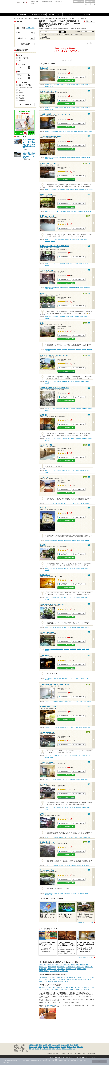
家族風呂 (60, 981)
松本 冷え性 (60, 503)
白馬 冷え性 (64, 349)
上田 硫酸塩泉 (55, 865)
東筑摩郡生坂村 (84, 965)
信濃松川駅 (86, 316)
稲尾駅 (82, 381)
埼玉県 (36, 1045)
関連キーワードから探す (21, 1051)
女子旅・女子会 (43, 981)
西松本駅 (87, 503)
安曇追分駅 (87, 84)
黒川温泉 (69, 1047)
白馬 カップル (71, 349)
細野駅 (82, 84)
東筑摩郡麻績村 (75, 965)
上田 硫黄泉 (47, 807)
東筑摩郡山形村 (43, 967)
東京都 (54, 1045)
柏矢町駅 (53, 241)
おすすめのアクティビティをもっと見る (83, 922)
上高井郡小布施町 (51, 969)
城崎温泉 (45, 1047)
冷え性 (54, 977)
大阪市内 (58, 1049)
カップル (88, 977)
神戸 (74, 1049)
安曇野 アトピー (55, 211)
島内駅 (82, 503)
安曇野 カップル (62, 131)
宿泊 (40, 977)
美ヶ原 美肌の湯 (55, 727)
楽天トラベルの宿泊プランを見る (66, 80)
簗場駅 (77, 470)
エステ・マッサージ (44, 979)
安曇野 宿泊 (56, 84)
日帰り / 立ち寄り (24, 58)
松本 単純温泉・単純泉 (50, 678)
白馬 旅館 (52, 408)
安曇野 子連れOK (70, 189)
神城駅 (46, 472)
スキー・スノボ (59, 989)
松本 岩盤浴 (47, 701)
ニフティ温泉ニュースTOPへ (86, 957)
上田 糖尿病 (67, 865)
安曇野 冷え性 (55, 107)
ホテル (49, 977)
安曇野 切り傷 (68, 239)
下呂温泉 (51, 1047)
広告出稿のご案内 (65, 1053)
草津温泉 (31, 1047)
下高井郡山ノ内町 (71, 969)
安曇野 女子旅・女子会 (74, 287)
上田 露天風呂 (65, 779)
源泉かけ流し (81, 977)
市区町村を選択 (25, 44)
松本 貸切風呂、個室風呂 (57, 701)
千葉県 (40, 1045)
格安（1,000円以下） (71, 977)
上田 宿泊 (47, 779)
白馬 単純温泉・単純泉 (50, 349)
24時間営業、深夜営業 (25, 87)
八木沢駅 (78, 779)
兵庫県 (45, 1045)
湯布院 (74, 1047)
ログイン (87, 4)
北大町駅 (87, 381)
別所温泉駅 (72, 779)
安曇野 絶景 (70, 131)
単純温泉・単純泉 (77, 979)
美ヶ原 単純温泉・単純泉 (51, 893)
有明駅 (51, 86)
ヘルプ (84, 1053)
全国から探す (30, 28)
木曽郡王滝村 (50, 965)
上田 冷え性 (53, 779)
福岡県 (76, 1045)
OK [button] (99, 1061)
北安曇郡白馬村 (80, 967)
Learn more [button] (6, 1062)
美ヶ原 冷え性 (63, 727)
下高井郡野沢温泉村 (44, 971)
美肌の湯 (50, 981)
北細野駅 (47, 86)
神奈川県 (31, 1045)
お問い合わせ (91, 1053)
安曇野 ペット (63, 84)
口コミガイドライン (76, 1053)
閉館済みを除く (79, 34)
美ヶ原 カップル (62, 837)
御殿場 (53, 1049)
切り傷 (77, 989)
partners (34, 1060)
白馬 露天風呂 (59, 408)
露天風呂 (44, 977)
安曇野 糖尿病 (55, 131)
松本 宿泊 (47, 503)
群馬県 (49, 1045)
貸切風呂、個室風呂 (66, 979)
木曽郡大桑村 (58, 965)
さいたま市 (45, 1049)
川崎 (33, 1049)
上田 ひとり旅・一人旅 (69, 807)
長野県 (67, 1045)
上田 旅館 (59, 779)
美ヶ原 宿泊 (47, 727)
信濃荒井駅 (84, 755)
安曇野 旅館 (70, 211)
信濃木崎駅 (89, 349)
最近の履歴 (90, 1)
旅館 (93, 977)
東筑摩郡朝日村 (52, 967)
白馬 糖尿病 (64, 381)
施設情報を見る (64, 77)
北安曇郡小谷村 (89, 967)
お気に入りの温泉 (78, 1)
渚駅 (89, 727)
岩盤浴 (21, 93)
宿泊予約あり (68, 34)
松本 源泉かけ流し (68, 701)
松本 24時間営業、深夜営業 (56, 649)
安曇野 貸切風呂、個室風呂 (73, 84)
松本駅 (78, 503)
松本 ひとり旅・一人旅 (69, 568)
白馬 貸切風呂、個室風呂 (69, 408)
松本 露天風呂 (73, 649)
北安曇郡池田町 (70, 967)
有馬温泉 (40, 1047)
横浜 (30, 1049)
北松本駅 (74, 503)
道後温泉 (63, 1047)
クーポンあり (57, 34)
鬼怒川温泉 (80, 1047)
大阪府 (58, 1045)
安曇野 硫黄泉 (48, 316)
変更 (32, 33)
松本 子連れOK (67, 627)
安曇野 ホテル (55, 157)
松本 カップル (67, 503)
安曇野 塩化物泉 (49, 84)
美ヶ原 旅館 (70, 727)
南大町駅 (84, 349)
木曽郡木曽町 (66, 965)
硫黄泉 (55, 981)
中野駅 (86, 779)
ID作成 (93, 4)
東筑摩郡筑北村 (61, 967)
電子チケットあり (46, 34)
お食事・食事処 (60, 977)
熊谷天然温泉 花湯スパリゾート (53, 1005)
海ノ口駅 (47, 383)
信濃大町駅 (47, 350)
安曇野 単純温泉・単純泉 (51, 239)
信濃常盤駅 (78, 349)
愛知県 (71, 1045)
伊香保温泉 (57, 1047)
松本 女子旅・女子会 (76, 755)
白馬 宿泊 (59, 349)
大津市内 (69, 1049)
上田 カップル (60, 807)
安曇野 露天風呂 (62, 107)
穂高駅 (86, 189)
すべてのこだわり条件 (25, 104)
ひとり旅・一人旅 (55, 979)
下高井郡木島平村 (81, 969)
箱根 (35, 1047)
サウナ (84, 979)
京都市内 (64, 1049)
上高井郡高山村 (61, 969)
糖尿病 (89, 979)
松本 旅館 (66, 649)
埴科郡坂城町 (42, 969)
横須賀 (37, 1049)
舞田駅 (82, 779)
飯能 (50, 1049)
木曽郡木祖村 (42, 965)
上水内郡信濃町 (54, 971)
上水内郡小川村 (64, 971)
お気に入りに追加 (79, 77)
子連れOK (66, 981)
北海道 (63, 1045)
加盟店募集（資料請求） (53, 1053)
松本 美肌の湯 (53, 503)
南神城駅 (82, 470)
